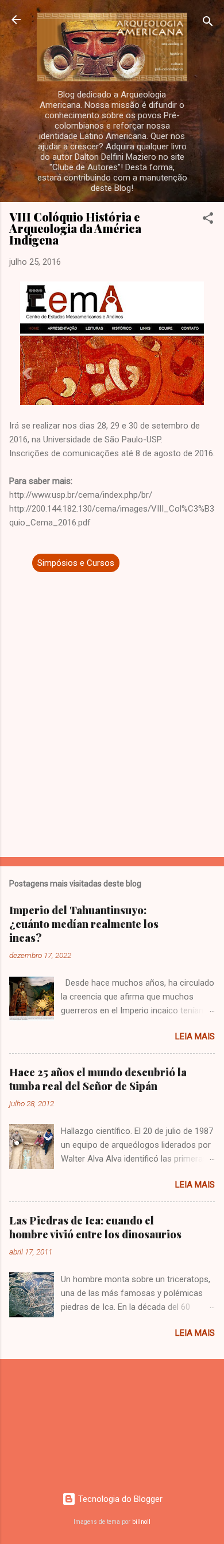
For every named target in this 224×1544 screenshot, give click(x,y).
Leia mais (195, 1036)
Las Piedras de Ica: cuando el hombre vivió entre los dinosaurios (95, 1227)
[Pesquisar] (208, 23)
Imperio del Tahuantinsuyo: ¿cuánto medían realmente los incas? (84, 924)
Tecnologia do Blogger (119, 1499)
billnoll (141, 1522)
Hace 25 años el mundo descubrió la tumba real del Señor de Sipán (98, 1079)
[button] (208, 220)
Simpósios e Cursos (75, 563)
